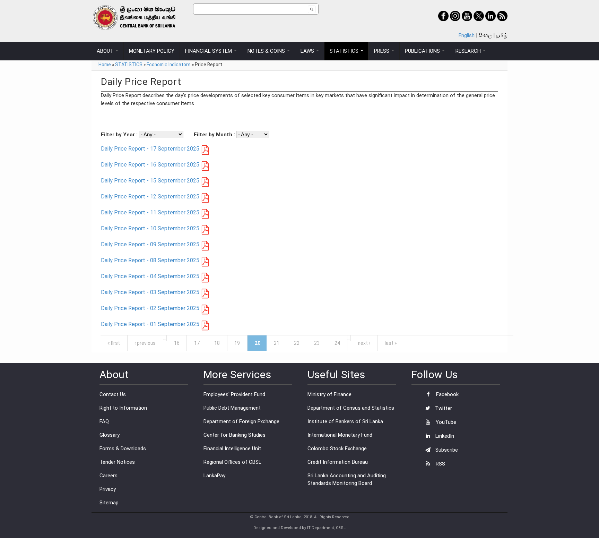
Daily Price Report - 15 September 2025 (150, 180)
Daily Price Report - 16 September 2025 (150, 164)
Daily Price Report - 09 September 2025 (150, 244)
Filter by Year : (120, 134)
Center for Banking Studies (234, 435)
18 (217, 343)
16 (177, 343)
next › (364, 343)
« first (113, 343)
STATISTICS (345, 51)
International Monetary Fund (339, 435)
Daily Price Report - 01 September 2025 (150, 324)
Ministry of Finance (329, 394)
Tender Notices (117, 462)
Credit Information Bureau (337, 462)
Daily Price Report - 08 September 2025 (150, 260)
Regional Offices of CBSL (232, 462)
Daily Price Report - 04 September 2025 (150, 276)
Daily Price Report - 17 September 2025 (150, 148)
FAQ (104, 421)
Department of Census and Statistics (350, 408)
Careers (108, 475)
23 (317, 343)
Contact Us (112, 394)
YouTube (445, 422)
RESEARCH (468, 51)
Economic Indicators (169, 64)
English (467, 35)
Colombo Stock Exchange (337, 448)
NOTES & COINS (267, 51)
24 (337, 343)
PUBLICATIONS (423, 51)
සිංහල (485, 35)
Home (104, 64)
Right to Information (123, 408)
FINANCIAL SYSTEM (209, 51)
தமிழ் (501, 35)
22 (297, 343)
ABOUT (106, 51)
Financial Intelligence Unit (232, 448)
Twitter (443, 408)
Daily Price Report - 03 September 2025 (150, 292)
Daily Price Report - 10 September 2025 (150, 228)
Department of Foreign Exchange (241, 421)
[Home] (142, 17)
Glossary (109, 435)
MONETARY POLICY (151, 51)
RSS (439, 464)
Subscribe (446, 450)
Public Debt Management (232, 408)
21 (276, 343)
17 (197, 343)
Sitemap (109, 502)
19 (237, 343)
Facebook (447, 394)
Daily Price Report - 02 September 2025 (150, 308)
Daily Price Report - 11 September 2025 (150, 212)
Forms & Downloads (122, 448)
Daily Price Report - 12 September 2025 (150, 196)
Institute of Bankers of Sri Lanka (345, 421)
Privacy (107, 489)
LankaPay (214, 475)
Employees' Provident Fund (234, 394)
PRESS (382, 51)
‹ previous (145, 343)
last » (391, 343)
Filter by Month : (215, 134)
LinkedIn (444, 436)
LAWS (308, 51)
